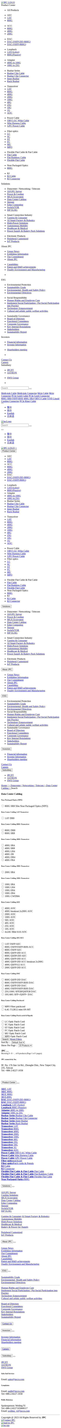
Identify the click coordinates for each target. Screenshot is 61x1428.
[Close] (7, 1051)
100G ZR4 (10, 893)
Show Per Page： (9, 1045)
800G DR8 (10, 830)
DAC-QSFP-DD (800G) (18, 41)
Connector (8, 1168)
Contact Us (6, 359)
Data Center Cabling (16, 199)
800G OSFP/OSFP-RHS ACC (19, 947)
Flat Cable (12, 155)
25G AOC (10, 926)
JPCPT (10, 370)
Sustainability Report (17, 332)
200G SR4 (10, 872)
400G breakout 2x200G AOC (19, 911)
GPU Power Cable (16, 126)
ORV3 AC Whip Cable (18, 120)
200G (9, 33)
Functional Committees (18, 321)
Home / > (6, 785)
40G (9, 102)
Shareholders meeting (17, 349)
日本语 (10, 416)
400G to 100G (14, 62)
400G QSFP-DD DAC (16, 985)
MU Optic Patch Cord (15, 1033)
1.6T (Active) (13, 1105)
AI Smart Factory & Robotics (21, 220)
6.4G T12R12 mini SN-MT (18, 1009)
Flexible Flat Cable (16, 160)
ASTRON (12, 372)
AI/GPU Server (14, 191)
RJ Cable (11, 176)
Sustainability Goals (16, 287)
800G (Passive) (13, 1107)
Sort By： (6, 1042)
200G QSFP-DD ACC (15, 967)
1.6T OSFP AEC (13, 944)
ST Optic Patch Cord (14, 1027)
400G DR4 (10, 857)
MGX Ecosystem (15, 196)
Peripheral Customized (17, 238)
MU (9, 144)
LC (8, 134)
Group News (13, 251)
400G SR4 (10, 845)
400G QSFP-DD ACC (15, 958)
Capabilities (12, 264)
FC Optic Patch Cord (15, 1030)
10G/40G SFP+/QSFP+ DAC (19, 994)
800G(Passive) (14, 54)
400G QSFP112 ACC (15, 964)
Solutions (6, 606)
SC (8, 136)
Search (5, 1039)
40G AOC (10, 923)
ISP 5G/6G (12, 210)
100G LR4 (10, 887)
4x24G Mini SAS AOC (16, 932)
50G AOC (10, 920)
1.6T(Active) (13, 52)
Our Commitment (15, 256)
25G (9, 105)
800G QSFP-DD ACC (15, 953)
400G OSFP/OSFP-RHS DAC (19, 988)
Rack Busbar (13, 81)
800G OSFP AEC (13, 950)
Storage (10, 202)
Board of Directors (16, 318)
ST (8, 139)
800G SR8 (10, 833)
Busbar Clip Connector (18, 76)
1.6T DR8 (9, 818)
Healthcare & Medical (17, 228)
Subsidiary (6, 770)
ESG (4, 696)
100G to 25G (13, 65)
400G (9, 31)
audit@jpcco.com (16, 1391)
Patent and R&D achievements (21, 267)
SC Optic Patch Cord (15, 1024)
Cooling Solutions (9, 1195)
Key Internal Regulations (18, 326)
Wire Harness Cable (16, 123)
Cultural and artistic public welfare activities (27, 311)
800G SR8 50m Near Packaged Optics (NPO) (26, 806)
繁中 (9, 407)
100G (9, 99)
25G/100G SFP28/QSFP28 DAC (20, 991)
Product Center (8, 451)
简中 (9, 410)
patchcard (11, 1160)
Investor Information (16, 344)
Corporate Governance (17, 324)
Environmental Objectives (19, 292)
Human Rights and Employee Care (23, 300)
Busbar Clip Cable (15, 73)
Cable (5, 1166)
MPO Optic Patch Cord (16, 1036)
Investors (6, 749)
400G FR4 (10, 860)
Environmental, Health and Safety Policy (26, 290)
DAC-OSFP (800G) (16, 44)
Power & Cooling (15, 194)
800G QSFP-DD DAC (16, 979)
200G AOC (10, 914)
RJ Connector (13, 178)
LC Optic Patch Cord (15, 1021)
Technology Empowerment (20, 308)
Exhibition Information (17, 254)
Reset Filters (16, 1039)
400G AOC (10, 908)
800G (9, 20)
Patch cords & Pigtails (17, 1163)
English (10, 413)
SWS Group (13, 377)
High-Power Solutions (17, 223)
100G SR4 (10, 884)
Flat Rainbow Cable (16, 157)
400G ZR (9, 854)
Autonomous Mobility (17, 225)
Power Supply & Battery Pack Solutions (26, 231)
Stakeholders (13, 329)
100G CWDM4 (12, 896)
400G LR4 (10, 851)
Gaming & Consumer (17, 217)
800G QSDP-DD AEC (16, 956)
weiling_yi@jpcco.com (19, 1411)
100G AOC (10, 917)
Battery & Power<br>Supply (14, 1227)
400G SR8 (10, 848)
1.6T (9, 18)
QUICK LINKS (6, 1076)
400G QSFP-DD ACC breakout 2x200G (24, 961)
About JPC (12, 259)
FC (8, 142)
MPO (9, 147)
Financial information (17, 342)
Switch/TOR (13, 207)
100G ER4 (10, 890)
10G (9, 107)
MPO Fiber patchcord (15, 1006)
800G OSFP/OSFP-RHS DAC (19, 982)
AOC (9, 113)
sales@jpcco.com (16, 1379)
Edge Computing (15, 204)
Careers (4, 362)
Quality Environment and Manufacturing (26, 269)
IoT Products (13, 241)
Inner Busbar (13, 78)
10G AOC (10, 929)
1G (8, 110)
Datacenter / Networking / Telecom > (28, 785)
